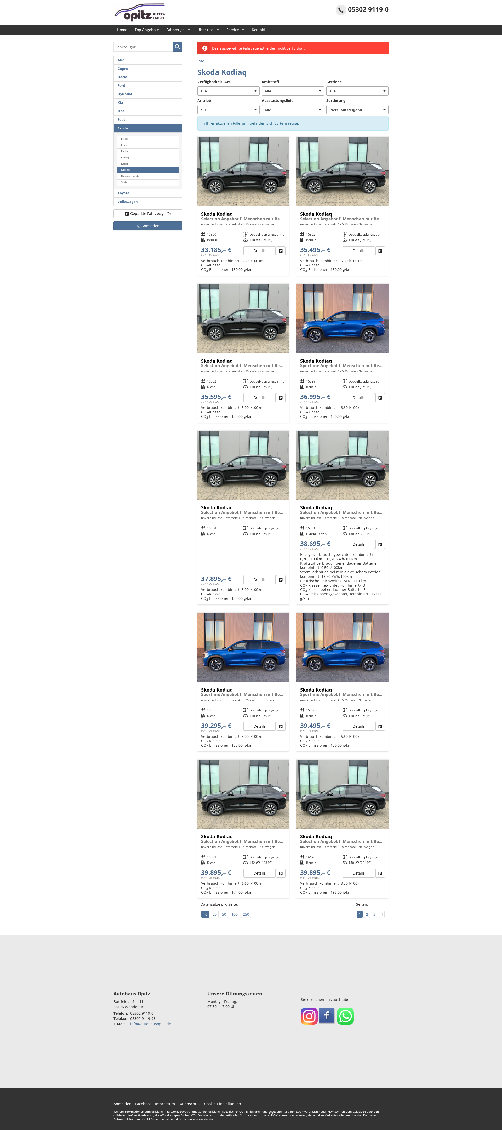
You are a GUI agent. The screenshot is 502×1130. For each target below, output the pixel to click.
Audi (122, 60)
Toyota (123, 193)
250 (246, 914)
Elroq (124, 138)
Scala (124, 182)
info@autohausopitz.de (150, 1023)
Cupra (123, 68)
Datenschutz (190, 1103)
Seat (121, 119)
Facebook (143, 1103)
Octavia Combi (130, 176)
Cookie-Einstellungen (222, 1103)
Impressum (165, 1103)
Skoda (123, 128)
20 (215, 914)
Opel (122, 111)
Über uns (205, 29)
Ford (121, 85)
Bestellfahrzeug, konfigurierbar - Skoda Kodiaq (243, 206)
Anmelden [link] (150, 225)
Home (122, 29)
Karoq (124, 163)
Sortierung (335, 100)
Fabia (124, 151)
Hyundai (125, 94)
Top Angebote (147, 29)
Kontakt (258, 29)
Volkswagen (128, 201)
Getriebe (334, 81)
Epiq (124, 145)
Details (260, 250)
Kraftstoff (270, 81)
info (200, 61)
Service (232, 29)
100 (234, 914)
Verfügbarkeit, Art (213, 81)
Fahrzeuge (175, 29)
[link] (281, 250)
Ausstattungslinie (277, 100)
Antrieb (204, 100)
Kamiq (125, 157)
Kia (120, 102)
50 (224, 914)
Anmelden (122, 1103)
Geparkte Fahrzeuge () (150, 213)
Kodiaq (125, 170)
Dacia (122, 77)
